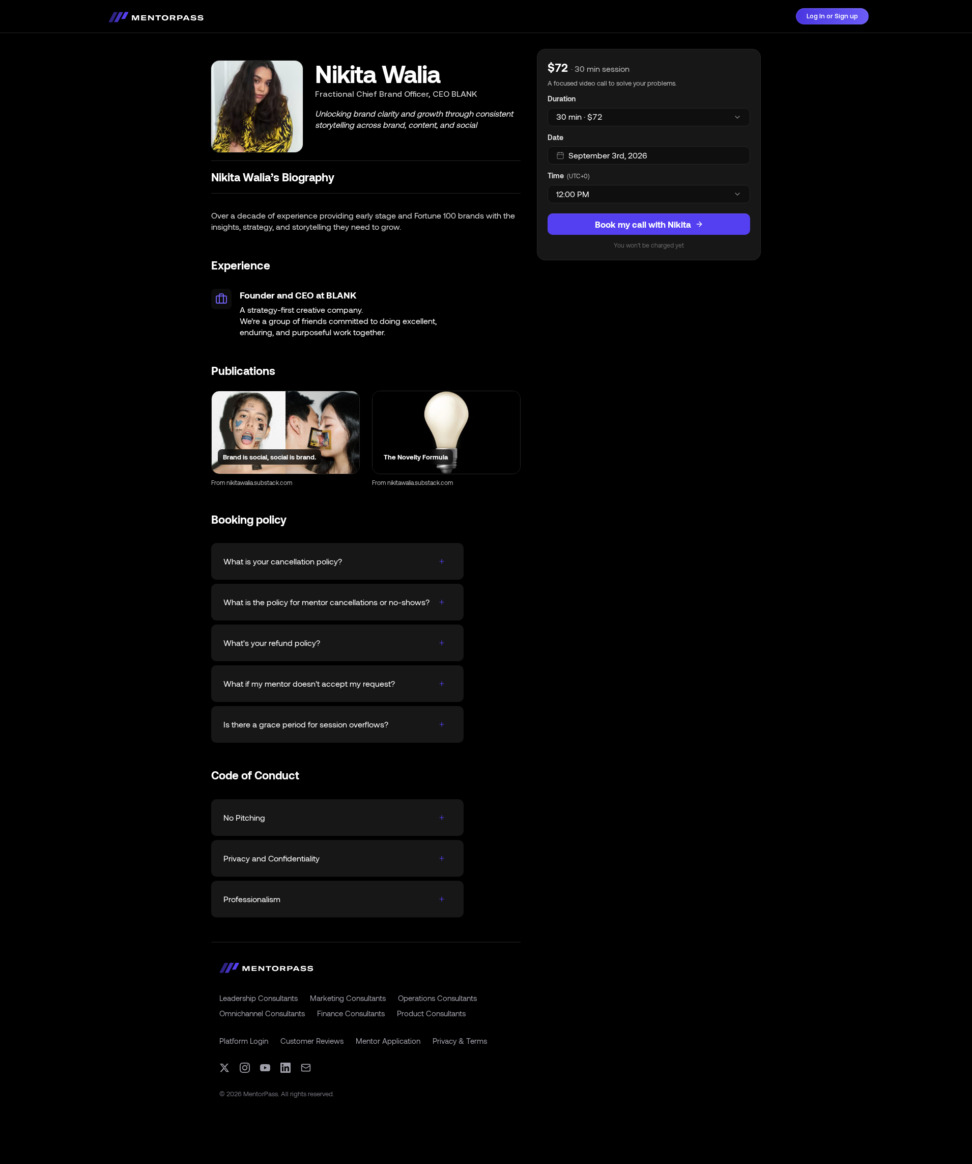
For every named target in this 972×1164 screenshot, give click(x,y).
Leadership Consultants (258, 998)
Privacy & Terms (460, 1040)
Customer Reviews (312, 1040)
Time (556, 175)
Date (555, 137)
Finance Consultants (351, 1013)
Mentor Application (388, 1040)
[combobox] (649, 117)
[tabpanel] (649, 155)
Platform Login (243, 1040)
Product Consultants (431, 1013)
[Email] (306, 1068)
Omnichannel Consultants (262, 1013)
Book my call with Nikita (643, 224)
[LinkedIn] (285, 1068)
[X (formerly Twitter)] (224, 1068)
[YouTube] (265, 1068)
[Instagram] (245, 1068)
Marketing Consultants (348, 998)
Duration (562, 98)
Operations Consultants (437, 998)
